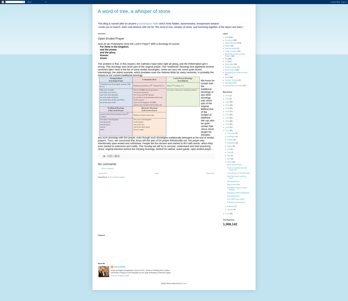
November (231, 137)
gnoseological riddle (148, 23)
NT (226, 59)
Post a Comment (107, 169)
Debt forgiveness (233, 181)
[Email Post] (103, 156)
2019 (227, 108)
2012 (227, 131)
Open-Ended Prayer (234, 165)
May (229, 156)
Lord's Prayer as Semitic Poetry (238, 173)
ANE (226, 37)
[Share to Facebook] (116, 156)
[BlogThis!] (110, 156)
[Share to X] (113, 156)
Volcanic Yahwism (231, 80)
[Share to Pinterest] (118, 156)
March (229, 162)
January (230, 209)
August (230, 146)
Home (157, 173)
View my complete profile (120, 276)
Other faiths (229, 64)
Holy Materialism (233, 196)
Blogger (184, 283)
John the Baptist (231, 48)
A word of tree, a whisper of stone (134, 11)
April (229, 159)
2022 (227, 99)
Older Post (210, 173)
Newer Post (103, 173)
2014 (227, 124)
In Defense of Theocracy (236, 202)
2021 (227, 102)
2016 (227, 118)
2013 (227, 127)
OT (226, 62)
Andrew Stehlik (119, 267)
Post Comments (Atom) (116, 177)
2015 (227, 121)
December (231, 133)
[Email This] (108, 156)
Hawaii (227, 46)
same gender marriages (234, 86)
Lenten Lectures (231, 51)
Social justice (230, 70)
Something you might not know (236, 73)
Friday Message (231, 43)
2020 (227, 105)
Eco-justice (229, 40)
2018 (227, 112)
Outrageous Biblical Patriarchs (238, 193)
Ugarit (227, 77)
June (229, 152)
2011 (227, 214)
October (230, 140)
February (230, 206)
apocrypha (229, 83)
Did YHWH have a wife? (236, 199)
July (229, 149)
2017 (227, 115)
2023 (227, 96)
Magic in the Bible (233, 184)
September (231, 143)
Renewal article (231, 67)
